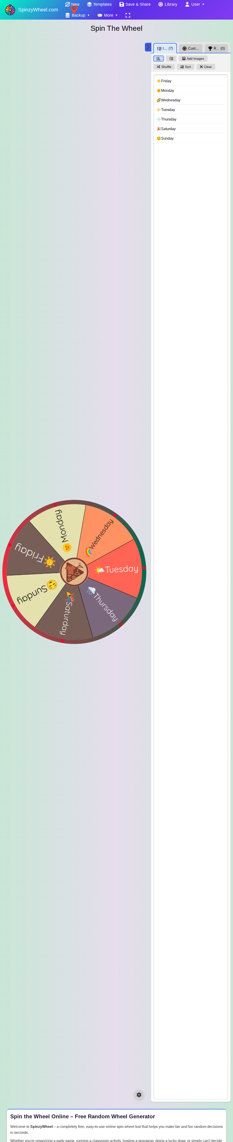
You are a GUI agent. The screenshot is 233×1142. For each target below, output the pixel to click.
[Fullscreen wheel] (128, 15)
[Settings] (139, 1095)
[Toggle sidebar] (148, 47)
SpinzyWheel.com (38, 10)
